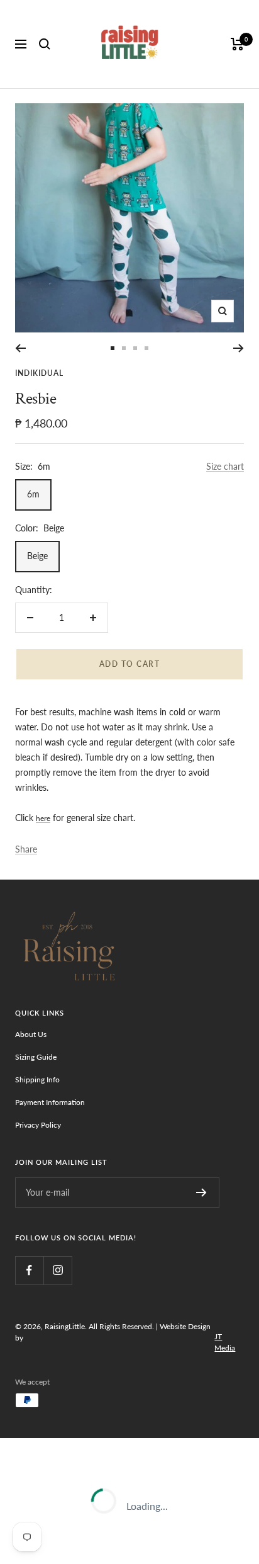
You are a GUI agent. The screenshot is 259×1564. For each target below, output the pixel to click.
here (43, 818)
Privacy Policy (38, 1125)
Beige (37, 555)
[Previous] (20, 348)
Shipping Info (37, 1079)
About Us (31, 1034)
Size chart (225, 466)
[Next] (238, 348)
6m (33, 494)
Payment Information (50, 1102)
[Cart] (237, 44)
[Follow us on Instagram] (57, 1270)
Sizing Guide (36, 1057)
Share (26, 849)
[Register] (201, 1192)
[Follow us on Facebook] (29, 1270)
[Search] (44, 44)
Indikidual (39, 373)
